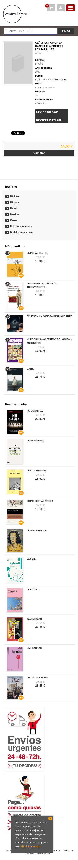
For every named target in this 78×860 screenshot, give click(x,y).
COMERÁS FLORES (37, 253)
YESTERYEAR (34, 618)
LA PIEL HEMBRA (36, 530)
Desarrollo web (43, 853)
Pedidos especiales (21, 232)
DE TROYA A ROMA (37, 677)
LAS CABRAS (34, 648)
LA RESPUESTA (35, 440)
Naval (13, 208)
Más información (30, 846)
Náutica (14, 202)
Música (14, 214)
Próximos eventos (21, 226)
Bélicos (14, 196)
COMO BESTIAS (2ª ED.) (40, 501)
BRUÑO (39, 64)
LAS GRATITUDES (37, 470)
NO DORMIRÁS (35, 411)
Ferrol (13, 220)
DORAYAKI (32, 589)
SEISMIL (31, 559)
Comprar (39, 153)
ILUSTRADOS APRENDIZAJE (50, 79)
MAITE (30, 369)
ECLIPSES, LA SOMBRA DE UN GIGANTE (49, 316)
